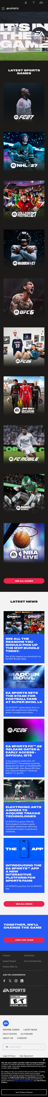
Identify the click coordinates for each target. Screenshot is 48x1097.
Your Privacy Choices (24, 1092)
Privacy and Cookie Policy (23, 1081)
